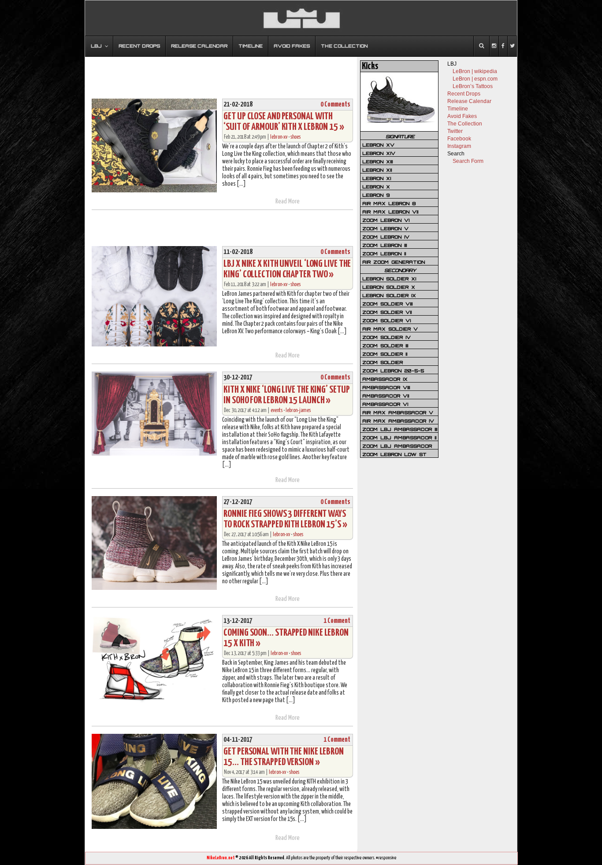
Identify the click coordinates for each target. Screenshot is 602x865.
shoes (295, 137)
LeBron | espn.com (475, 79)
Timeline (457, 109)
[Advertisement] (221, 73)
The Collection (464, 124)
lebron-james (298, 410)
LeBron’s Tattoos (473, 86)
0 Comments (335, 104)
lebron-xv (278, 137)
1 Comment (336, 621)
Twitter (455, 131)
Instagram (459, 146)
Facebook (459, 139)
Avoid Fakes (462, 116)
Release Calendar (469, 101)
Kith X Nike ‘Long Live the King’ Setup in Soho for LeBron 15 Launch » (286, 395)
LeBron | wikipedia (475, 71)
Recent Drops (463, 94)
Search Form (468, 161)
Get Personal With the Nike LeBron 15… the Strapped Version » (283, 757)
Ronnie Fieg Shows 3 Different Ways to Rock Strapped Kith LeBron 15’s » (285, 519)
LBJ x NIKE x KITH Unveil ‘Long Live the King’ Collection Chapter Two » (287, 269)
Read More (287, 201)
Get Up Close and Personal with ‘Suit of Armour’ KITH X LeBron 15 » (283, 121)
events (276, 410)
